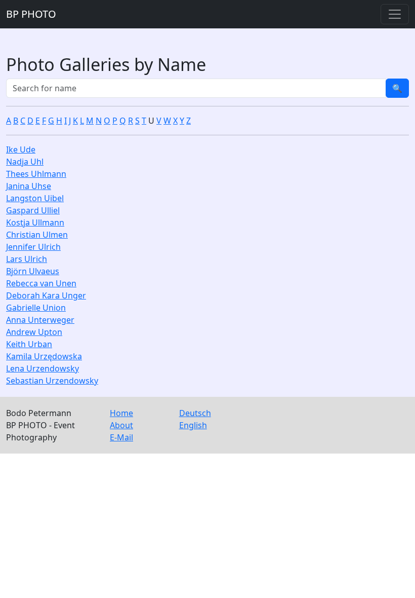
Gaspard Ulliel (33, 210)
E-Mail (121, 437)
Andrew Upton (34, 332)
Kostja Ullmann (35, 222)
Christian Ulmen (37, 234)
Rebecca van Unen (41, 283)
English (193, 425)
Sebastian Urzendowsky (52, 380)
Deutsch (195, 413)
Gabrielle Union (36, 307)
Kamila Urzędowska (44, 356)
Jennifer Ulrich (33, 246)
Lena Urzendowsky (42, 368)
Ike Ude (20, 149)
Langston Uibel (35, 198)
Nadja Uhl (25, 161)
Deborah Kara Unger (46, 295)
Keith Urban (29, 344)
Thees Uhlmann (36, 173)
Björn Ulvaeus (32, 271)
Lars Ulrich (26, 259)
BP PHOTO (31, 14)
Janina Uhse (28, 186)
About (121, 425)
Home (121, 413)
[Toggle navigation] (395, 14)
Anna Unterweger (40, 319)
